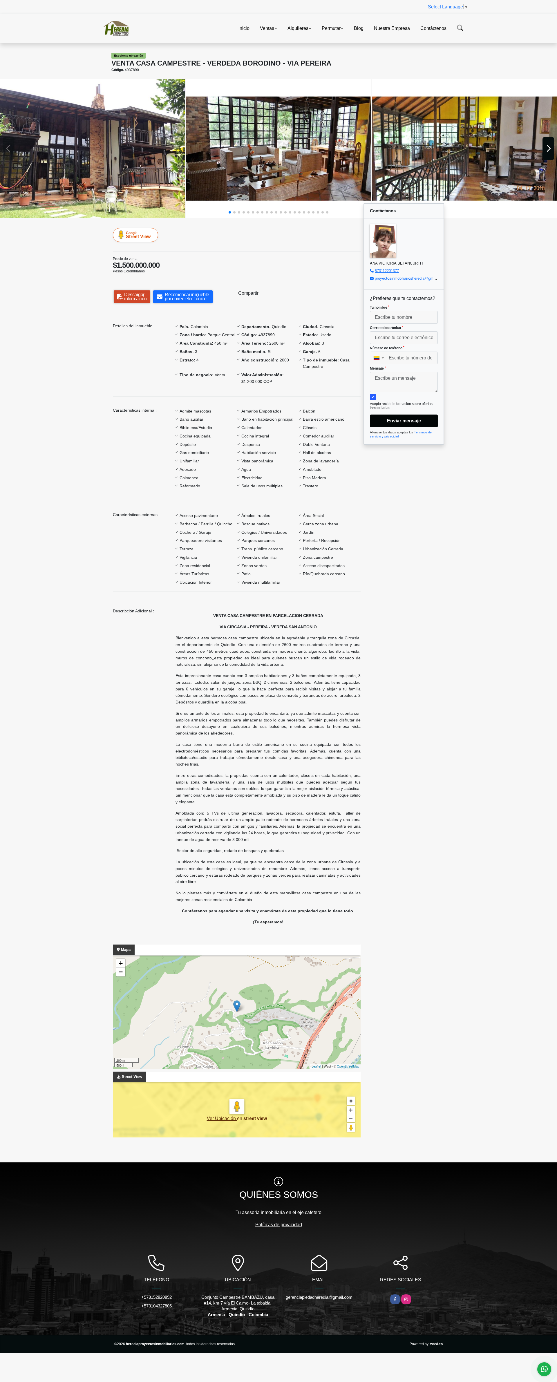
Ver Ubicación (222, 1118)
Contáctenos (433, 28)
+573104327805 (156, 1305)
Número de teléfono (387, 348)
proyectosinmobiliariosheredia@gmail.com (410, 278)
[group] (92, 148)
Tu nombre (379, 307)
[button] (230, 212)
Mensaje (378, 368)
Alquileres (297, 28)
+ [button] (121, 963)
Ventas (267, 28)
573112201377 (387, 271)
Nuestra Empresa (392, 28)
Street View (138, 235)
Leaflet (316, 1066)
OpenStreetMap (348, 1066)
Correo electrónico (386, 327)
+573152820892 (156, 1297)
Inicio (243, 28)
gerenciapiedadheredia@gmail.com (319, 1297)
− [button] (121, 972)
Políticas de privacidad (278, 1224)
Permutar (331, 28)
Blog (359, 28)
